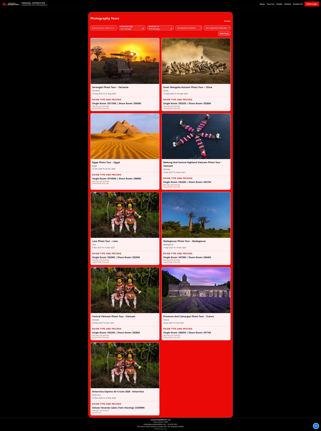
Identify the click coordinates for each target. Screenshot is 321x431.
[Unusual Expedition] (10, 4)
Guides (279, 4)
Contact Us (298, 4)
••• (315, 426)
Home (262, 4)
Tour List (270, 4)
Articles (288, 4)
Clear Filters (224, 34)
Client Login (311, 4)
